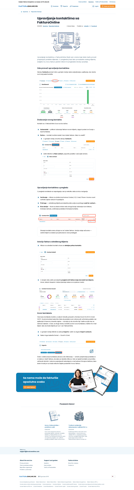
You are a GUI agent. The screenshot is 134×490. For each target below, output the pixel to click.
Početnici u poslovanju (25, 469)
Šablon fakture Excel (41, 482)
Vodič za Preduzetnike (101, 1)
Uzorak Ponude (83, 486)
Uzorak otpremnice (46, 484)
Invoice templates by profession (27, 482)
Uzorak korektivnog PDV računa (69, 484)
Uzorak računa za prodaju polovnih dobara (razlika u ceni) (91, 484)
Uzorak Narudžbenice (48, 486)
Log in (96, 6)
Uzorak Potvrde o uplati (60, 486)
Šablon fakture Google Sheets (64, 482)
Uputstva (91, 1)
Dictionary (112, 1)
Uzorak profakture (57, 484)
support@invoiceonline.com (29, 451)
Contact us (71, 465)
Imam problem (83, 1)
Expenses (75, 6)
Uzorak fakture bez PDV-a (94, 486)
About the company (73, 463)
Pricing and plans (24, 463)
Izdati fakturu (31, 387)
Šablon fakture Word (51, 482)
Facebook (94, 26)
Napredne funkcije (36, 11)
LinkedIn (86, 26)
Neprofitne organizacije (26, 467)
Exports (65, 6)
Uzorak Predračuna (37, 486)
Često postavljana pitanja (26, 465)
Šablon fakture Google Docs (79, 482)
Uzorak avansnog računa (72, 486)
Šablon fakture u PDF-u (92, 482)
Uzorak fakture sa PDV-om (26, 486)
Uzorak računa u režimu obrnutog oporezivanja (30, 484)
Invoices (55, 6)
